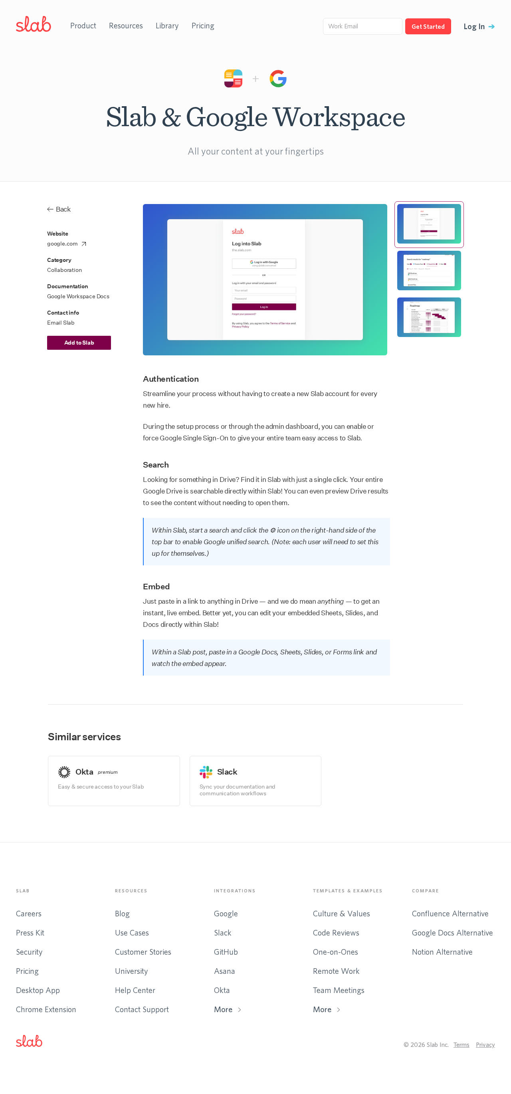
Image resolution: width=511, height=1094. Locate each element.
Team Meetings (338, 990)
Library (167, 25)
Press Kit (30, 932)
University (131, 970)
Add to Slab (79, 342)
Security (29, 951)
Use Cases (132, 932)
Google (226, 913)
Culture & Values (341, 913)
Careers (29, 913)
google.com (62, 243)
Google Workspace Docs (78, 296)
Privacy (485, 1044)
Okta (222, 990)
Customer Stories (143, 951)
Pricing (203, 25)
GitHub (226, 951)
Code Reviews (336, 932)
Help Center (135, 990)
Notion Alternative (442, 951)
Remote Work (336, 970)
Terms (461, 1044)
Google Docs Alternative (452, 932)
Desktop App (38, 990)
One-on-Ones (335, 951)
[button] (35, 1042)
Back (63, 209)
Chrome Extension (46, 1009)
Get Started (428, 26)
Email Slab (61, 322)
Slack (223, 932)
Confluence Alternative (450, 913)
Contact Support (142, 1009)
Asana (224, 970)
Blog (122, 913)
